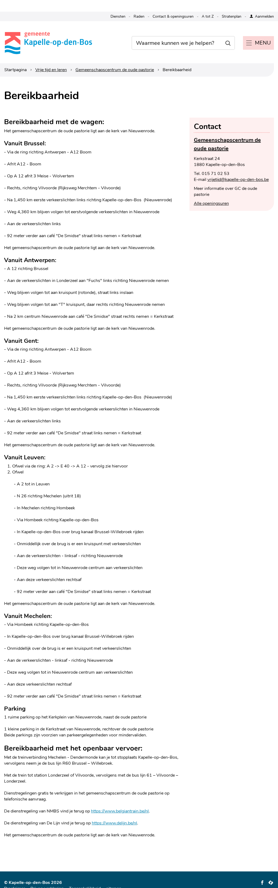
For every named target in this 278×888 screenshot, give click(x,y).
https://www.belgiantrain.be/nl (120, 811)
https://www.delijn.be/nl (114, 823)
